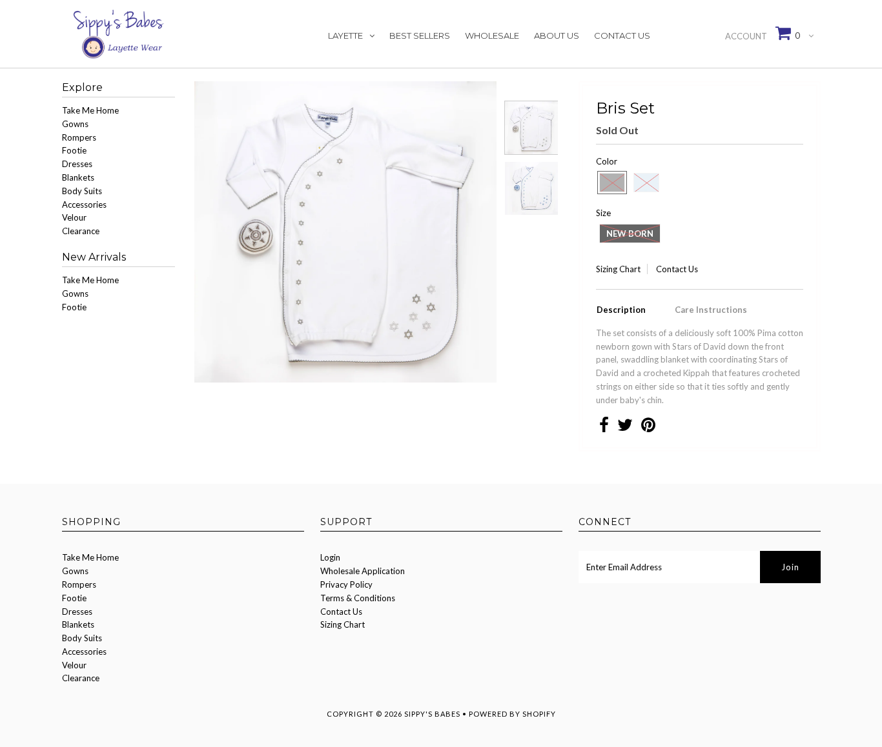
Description (621, 309)
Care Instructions (711, 309)
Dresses (77, 164)
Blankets (78, 177)
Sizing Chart (618, 269)
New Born (629, 233)
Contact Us (622, 35)
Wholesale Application (362, 571)
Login (330, 557)
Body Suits (82, 191)
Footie (74, 150)
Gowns (75, 124)
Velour (74, 217)
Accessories (84, 204)
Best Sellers (419, 35)
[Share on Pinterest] (648, 428)
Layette (345, 35)
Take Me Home (90, 110)
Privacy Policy (346, 584)
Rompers (79, 137)
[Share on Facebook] (604, 428)
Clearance (80, 231)
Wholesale (492, 35)
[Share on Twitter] (625, 428)
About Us (556, 35)
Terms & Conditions (357, 598)
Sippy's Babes (432, 714)
